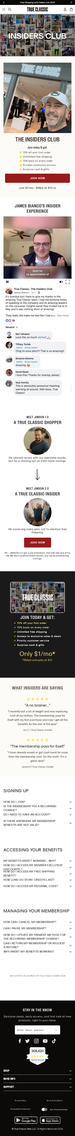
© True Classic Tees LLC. (24, 1128)
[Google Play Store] (26, 1120)
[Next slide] (71, 2)
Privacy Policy (20, 1100)
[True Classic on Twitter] (27, 1041)
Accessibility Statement (20, 1109)
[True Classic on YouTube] (45, 1041)
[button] (71, 9)
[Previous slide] (3, 2)
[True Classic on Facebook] (20, 1041)
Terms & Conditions (54, 1100)
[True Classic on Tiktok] (54, 1041)
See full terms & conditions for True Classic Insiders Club (38, 975)
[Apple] (50, 1120)
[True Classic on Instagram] (36, 1041)
